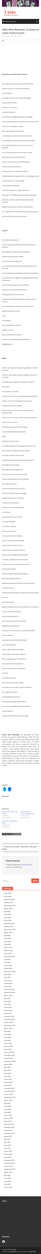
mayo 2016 (7, 1181)
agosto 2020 (8, 1028)
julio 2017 (7, 1139)
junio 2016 (7, 1178)
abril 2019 (7, 1076)
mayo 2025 (7, 917)
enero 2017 (7, 1157)
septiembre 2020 (9, 1025)
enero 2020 (7, 1049)
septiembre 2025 (9, 905)
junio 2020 (7, 1034)
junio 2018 (7, 1106)
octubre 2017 (8, 1130)
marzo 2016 (8, 1187)
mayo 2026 (7, 893)
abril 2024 (7, 944)
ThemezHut (32, 1251)
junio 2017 (7, 1142)
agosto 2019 (8, 1064)
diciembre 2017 (9, 1124)
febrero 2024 (8, 950)
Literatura (16, 834)
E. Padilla (19, 36)
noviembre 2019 (9, 1055)
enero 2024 (7, 953)
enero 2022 (7, 986)
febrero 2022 (8, 983)
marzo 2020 (8, 1043)
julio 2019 (7, 1067)
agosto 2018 (8, 1100)
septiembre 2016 (9, 1169)
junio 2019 (7, 1070)
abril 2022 (7, 977)
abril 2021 (7, 1004)
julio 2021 (7, 998)
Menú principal (10, 21)
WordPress (13, 1251)
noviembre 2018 (9, 1091)
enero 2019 (7, 1085)
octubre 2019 (8, 1058)
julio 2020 (7, 1031)
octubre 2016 (8, 1166)
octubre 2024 (8, 926)
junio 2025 (7, 914)
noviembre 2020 (9, 1019)
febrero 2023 (8, 968)
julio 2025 (7, 911)
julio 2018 (7, 1103)
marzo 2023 (8, 965)
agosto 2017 (8, 1136)
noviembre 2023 (9, 956)
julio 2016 (7, 1175)
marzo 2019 (8, 1079)
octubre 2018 (8, 1094)
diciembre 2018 (9, 1088)
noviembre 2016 (9, 1163)
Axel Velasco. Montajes (28, 847)
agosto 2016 (8, 1172)
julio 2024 (7, 935)
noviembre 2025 (9, 899)
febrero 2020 (8, 1046)
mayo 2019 (7, 1073)
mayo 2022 (7, 974)
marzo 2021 (8, 1007)
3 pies (10, 12)
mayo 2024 (7, 941)
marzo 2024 (8, 947)
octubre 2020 (8, 1022)
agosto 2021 (8, 995)
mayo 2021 (7, 1001)
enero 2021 (7, 1013)
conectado (24, 865)
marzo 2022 (8, 980)
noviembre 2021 (9, 989)
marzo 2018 (8, 1115)
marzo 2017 (8, 1151)
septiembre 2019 (9, 1061)
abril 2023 (7, 962)
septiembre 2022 (9, 971)
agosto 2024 (8, 932)
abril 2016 (7, 1184)
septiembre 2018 (9, 1097)
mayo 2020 (7, 1037)
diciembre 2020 (9, 1016)
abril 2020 (7, 1040)
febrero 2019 (8, 1082)
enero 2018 (7, 1121)
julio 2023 (7, 959)
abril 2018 (7, 1112)
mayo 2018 (7, 1109)
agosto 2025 (8, 908)
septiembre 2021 (9, 992)
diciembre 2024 (9, 923)
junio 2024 (7, 938)
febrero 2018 (8, 1118)
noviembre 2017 (9, 1127)
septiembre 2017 (9, 1133)
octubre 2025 (8, 902)
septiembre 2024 (9, 929)
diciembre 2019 (9, 1052)
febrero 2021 (8, 1010)
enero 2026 (7, 896)
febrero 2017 (8, 1154)
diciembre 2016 (9, 1160)
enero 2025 (7, 920)
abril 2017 (7, 1148)
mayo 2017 (7, 1145)
